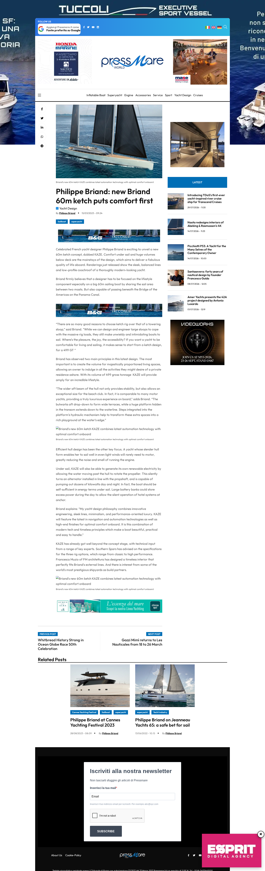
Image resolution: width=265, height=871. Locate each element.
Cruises (198, 95)
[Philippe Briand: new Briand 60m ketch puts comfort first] (42, 127)
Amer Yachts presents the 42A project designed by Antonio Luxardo (207, 300)
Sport (168, 95)
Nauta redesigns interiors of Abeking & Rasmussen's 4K (205, 223)
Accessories (143, 95)
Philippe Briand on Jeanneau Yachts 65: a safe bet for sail (162, 722)
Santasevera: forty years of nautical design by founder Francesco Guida (205, 275)
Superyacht (114, 95)
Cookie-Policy (73, 855)
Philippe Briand (67, 213)
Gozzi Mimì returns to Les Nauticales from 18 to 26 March (137, 642)
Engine (128, 95)
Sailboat (62, 221)
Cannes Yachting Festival (84, 712)
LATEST (197, 182)
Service (158, 95)
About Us (56, 855)
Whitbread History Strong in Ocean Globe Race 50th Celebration (61, 644)
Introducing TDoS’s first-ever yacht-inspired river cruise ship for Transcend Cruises (206, 198)
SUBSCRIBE (106, 831)
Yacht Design (182, 95)
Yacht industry (160, 712)
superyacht (76, 221)
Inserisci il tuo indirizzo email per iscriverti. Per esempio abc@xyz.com (124, 804)
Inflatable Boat (96, 95)
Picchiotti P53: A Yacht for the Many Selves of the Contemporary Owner (206, 249)
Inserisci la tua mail (103, 787)
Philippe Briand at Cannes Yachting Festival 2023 (95, 722)
